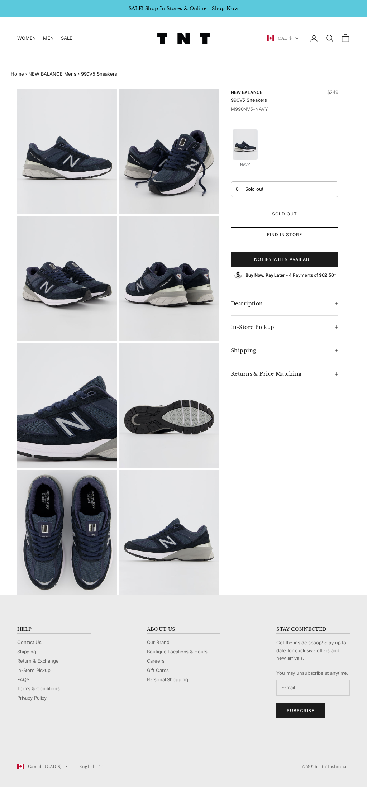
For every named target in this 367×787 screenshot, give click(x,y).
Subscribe (300, 710)
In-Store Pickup (34, 670)
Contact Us (29, 642)
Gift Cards (158, 670)
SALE (66, 38)
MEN (48, 38)
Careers (156, 661)
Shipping (26, 651)
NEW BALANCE (246, 92)
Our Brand (158, 642)
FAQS (23, 679)
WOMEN (26, 38)
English (87, 766)
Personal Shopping (167, 679)
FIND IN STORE (284, 234)
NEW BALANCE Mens (52, 74)
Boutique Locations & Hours (177, 651)
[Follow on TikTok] (76, 742)
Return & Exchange (38, 661)
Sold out (284, 213)
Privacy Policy (32, 698)
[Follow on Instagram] (39, 742)
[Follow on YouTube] (58, 742)
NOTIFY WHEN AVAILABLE (284, 259)
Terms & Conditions (38, 688)
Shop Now (225, 8)
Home (17, 74)
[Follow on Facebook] (20, 742)
